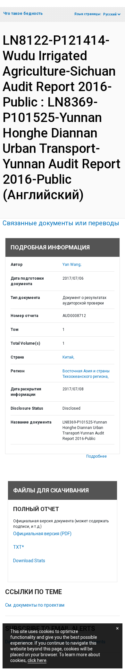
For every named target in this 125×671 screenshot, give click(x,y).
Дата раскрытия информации (26, 392)
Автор (16, 264)
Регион (17, 371)
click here (37, 660)
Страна (17, 357)
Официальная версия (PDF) (42, 533)
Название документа (31, 422)
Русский (110, 14)
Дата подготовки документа (27, 281)
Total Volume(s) (25, 343)
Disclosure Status (27, 408)
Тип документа (25, 297)
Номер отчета (24, 315)
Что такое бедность (23, 13)
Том (15, 329)
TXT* (18, 547)
